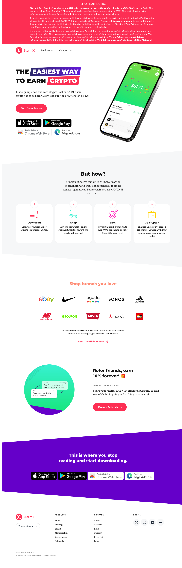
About (97, 521)
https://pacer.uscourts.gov (125, 21)
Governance (61, 537)
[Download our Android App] (57, 123)
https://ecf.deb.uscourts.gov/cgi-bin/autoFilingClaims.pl (121, 40)
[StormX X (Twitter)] (136, 522)
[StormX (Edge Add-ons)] (67, 132)
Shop (73, 222)
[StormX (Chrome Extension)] (34, 132)
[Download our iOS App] (29, 123)
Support (98, 533)
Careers (98, 525)
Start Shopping (29, 108)
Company (64, 50)
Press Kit (98, 537)
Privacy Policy (20, 553)
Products (45, 50)
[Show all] (160, 522)
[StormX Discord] (152, 522)
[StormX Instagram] (144, 522)
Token (58, 529)
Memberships (61, 533)
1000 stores (78, 331)
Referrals (59, 541)
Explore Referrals (108, 407)
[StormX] (26, 50)
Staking (59, 525)
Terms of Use (30, 553)
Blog (96, 529)
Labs (96, 541)
